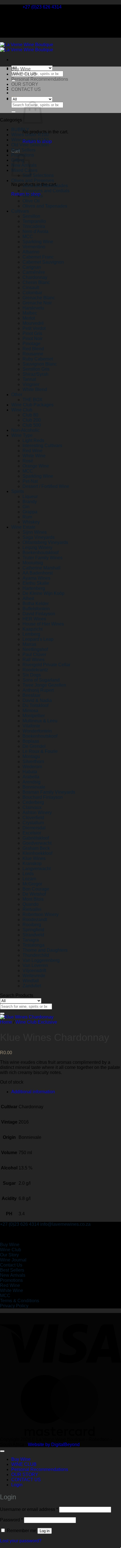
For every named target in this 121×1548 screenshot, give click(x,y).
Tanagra (31, 940)
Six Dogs (32, 674)
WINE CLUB (24, 74)
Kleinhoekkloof (37, 853)
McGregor (32, 883)
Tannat (29, 379)
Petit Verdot (34, 328)
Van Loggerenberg (41, 960)
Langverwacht (37, 868)
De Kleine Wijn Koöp (43, 593)
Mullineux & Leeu (40, 720)
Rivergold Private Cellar (46, 664)
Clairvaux (32, 807)
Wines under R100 (30, 134)
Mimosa (30, 710)
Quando (31, 904)
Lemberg (31, 634)
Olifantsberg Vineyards (45, 542)
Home (6, 1022)
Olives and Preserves (32, 180)
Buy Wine (21, 69)
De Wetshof (34, 894)
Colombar (32, 292)
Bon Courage (36, 889)
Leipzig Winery (37, 547)
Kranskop (32, 863)
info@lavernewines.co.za (65, 1224)
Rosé (28, 460)
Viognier (31, 384)
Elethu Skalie (36, 583)
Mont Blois (33, 899)
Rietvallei (32, 909)
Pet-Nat (30, 481)
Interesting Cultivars (42, 445)
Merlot (29, 318)
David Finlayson (39, 613)
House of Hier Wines (43, 624)
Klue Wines (34, 858)
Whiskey (31, 522)
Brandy (30, 501)
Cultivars (20, 211)
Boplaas (31, 741)
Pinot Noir (32, 338)
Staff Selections (38, 175)
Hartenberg (34, 588)
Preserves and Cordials (46, 190)
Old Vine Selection (30, 144)
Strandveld (33, 934)
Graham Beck (36, 848)
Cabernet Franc (38, 257)
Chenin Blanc (36, 282)
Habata (30, 771)
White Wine (34, 455)
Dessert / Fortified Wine (46, 486)
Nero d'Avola (35, 231)
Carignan (32, 267)
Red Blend (33, 348)
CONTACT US (26, 89)
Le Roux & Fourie (40, 751)
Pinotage (32, 343)
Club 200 (32, 420)
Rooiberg (32, 924)
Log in (45, 1531)
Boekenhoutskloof (41, 552)
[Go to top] (2, 1451)
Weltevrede (34, 975)
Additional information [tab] (33, 1091)
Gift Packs (33, 195)
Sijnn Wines (35, 532)
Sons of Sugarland (41, 680)
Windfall (31, 980)
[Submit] (13, 112)
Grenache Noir (37, 302)
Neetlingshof (35, 649)
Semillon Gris (36, 369)
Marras (29, 644)
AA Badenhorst (38, 573)
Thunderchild (36, 955)
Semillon (31, 216)
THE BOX (32, 399)
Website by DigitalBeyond (54, 1444)
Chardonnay (35, 277)
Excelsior (32, 832)
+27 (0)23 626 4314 (19, 1224)
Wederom (32, 766)
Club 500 (32, 425)
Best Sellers (23, 150)
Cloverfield (33, 817)
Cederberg (33, 802)
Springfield (33, 929)
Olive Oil (31, 200)
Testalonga (33, 945)
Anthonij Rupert (38, 690)
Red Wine (32, 450)
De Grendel (34, 746)
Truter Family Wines (42, 557)
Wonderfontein (37, 731)
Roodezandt (35, 919)
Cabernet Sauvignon (43, 262)
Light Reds (33, 440)
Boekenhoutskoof (40, 736)
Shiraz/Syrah (35, 374)
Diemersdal (34, 827)
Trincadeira (34, 226)
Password (11, 1519)
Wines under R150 (30, 139)
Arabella (31, 776)
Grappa (30, 511)
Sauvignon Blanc (40, 364)
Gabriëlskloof (36, 838)
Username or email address (29, 1509)
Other (16, 394)
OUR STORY (24, 84)
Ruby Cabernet (38, 358)
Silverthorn (33, 761)
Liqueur (30, 496)
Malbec (30, 313)
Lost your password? (20, 1540)
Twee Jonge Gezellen (44, 685)
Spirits (17, 491)
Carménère (34, 272)
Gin (26, 506)
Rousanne (33, 353)
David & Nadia (37, 700)
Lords (28, 873)
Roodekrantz (35, 669)
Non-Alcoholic (25, 430)
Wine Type (22, 435)
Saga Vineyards (39, 537)
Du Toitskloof (35, 705)
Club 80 (30, 415)
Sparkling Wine (38, 241)
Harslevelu (33, 308)
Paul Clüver (34, 654)
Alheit (28, 598)
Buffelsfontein (36, 608)
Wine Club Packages (32, 404)
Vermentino (34, 246)
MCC (28, 236)
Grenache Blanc (39, 297)
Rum (27, 516)
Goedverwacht (37, 843)
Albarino (31, 251)
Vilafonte (31, 725)
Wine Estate (23, 527)
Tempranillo (34, 221)
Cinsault (31, 287)
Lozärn (29, 878)
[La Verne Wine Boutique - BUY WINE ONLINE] (26, 47)
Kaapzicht (32, 629)
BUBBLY (20, 129)
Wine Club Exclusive (36, 1022)
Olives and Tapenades (45, 206)
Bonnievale (34, 787)
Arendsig (32, 782)
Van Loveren (35, 965)
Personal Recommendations (39, 79)
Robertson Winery (41, 914)
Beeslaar (32, 695)
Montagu (31, 756)
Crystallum (33, 822)
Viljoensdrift (34, 970)
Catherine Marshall (41, 567)
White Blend (35, 389)
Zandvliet (32, 985)
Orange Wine (36, 466)
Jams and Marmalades (45, 185)
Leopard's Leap (38, 639)
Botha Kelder (36, 603)
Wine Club (21, 409)
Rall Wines (33, 659)
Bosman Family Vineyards (49, 792)
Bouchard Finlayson (43, 797)
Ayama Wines (36, 578)
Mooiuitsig (33, 562)
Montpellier (34, 715)
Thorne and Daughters (45, 950)
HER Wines (34, 618)
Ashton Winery (37, 812)
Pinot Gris (32, 333)
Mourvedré (33, 323)
